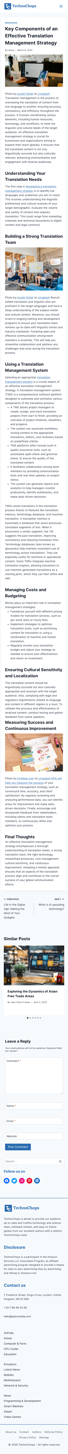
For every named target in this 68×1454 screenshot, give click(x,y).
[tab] (27, 1018)
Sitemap (44, 1437)
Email (10, 1121)
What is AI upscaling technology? (51, 904)
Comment (13, 1061)
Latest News (12, 1369)
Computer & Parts (15, 1343)
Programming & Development (22, 1400)
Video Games (12, 1416)
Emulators (10, 1364)
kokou (11, 50)
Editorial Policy (53, 1431)
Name (11, 1105)
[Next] (59, 980)
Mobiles (9, 1374)
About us (11, 1431)
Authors (36, 1431)
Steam (8, 1411)
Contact (24, 1431)
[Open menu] (61, 6)
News (7, 1395)
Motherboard (12, 1380)
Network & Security (16, 1385)
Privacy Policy (27, 1437)
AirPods (9, 1333)
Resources (11, 23)
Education (10, 1354)
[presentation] (34, 965)
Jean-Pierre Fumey (20, 1002)
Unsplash (43, 93)
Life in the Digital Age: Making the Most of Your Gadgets (14, 908)
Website (11, 1136)
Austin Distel (24, 93)
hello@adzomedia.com (17, 1316)
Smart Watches (13, 1406)
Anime (8, 1338)
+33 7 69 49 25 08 (15, 1307)
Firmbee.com (25, 778)
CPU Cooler (11, 1348)
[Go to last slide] (8, 980)
